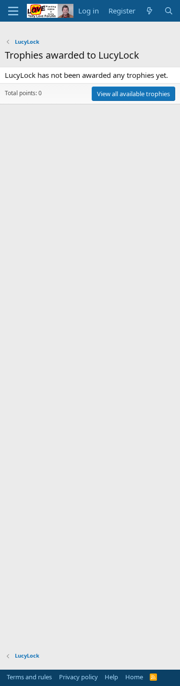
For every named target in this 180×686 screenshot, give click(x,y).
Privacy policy (78, 677)
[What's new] (149, 11)
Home (134, 677)
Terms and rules (29, 677)
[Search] (168, 11)
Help (111, 677)
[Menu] (13, 11)
